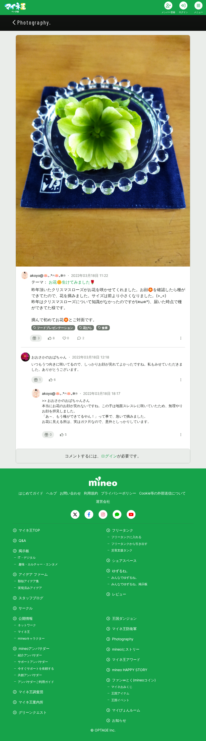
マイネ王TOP (29, 530)
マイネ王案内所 (31, 702)
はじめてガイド (31, 493)
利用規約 (91, 493)
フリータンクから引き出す (129, 544)
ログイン (109, 455)
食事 (105, 327)
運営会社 (103, 501)
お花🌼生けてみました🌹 (72, 282)
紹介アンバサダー (30, 655)
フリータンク (122, 530)
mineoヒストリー (125, 649)
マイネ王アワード (126, 659)
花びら (87, 327)
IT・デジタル (27, 557)
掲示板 (24, 551)
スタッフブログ (31, 598)
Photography (122, 639)
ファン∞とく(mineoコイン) (134, 680)
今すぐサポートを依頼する (36, 668)
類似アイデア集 (28, 581)
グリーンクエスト (33, 712)
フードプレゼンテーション (55, 327)
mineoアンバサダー (34, 648)
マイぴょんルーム (126, 710)
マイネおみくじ (121, 687)
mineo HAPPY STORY (129, 670)
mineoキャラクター (31, 638)
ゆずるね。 (121, 571)
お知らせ (119, 720)
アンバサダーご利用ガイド (36, 682)
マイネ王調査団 (31, 692)
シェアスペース (124, 560)
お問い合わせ (70, 493)
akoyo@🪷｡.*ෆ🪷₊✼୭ (48, 275)
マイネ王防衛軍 (124, 629)
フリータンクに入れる (126, 537)
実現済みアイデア (30, 588)
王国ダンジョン (124, 618)
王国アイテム (120, 693)
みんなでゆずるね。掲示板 (129, 584)
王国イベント (120, 700)
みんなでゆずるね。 (124, 577)
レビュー (119, 594)
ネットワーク (27, 625)
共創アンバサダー (30, 675)
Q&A (22, 540)
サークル (26, 608)
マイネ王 (24, 632)
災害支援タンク (121, 550)
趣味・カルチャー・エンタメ (38, 564)
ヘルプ (51, 493)
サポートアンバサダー (33, 662)
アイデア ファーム (33, 574)
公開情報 (26, 618)
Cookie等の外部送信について (162, 493)
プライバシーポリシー (118, 493)
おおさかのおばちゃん (49, 357)
